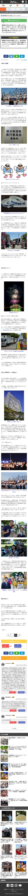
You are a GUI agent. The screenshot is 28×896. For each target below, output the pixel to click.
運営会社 (6, 889)
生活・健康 (6, 12)
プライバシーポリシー (19, 889)
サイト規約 (11, 889)
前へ (9, 635)
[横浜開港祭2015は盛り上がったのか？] (22, 56)
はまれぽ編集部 (24, 59)
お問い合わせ (14, 891)
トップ (2, 12)
